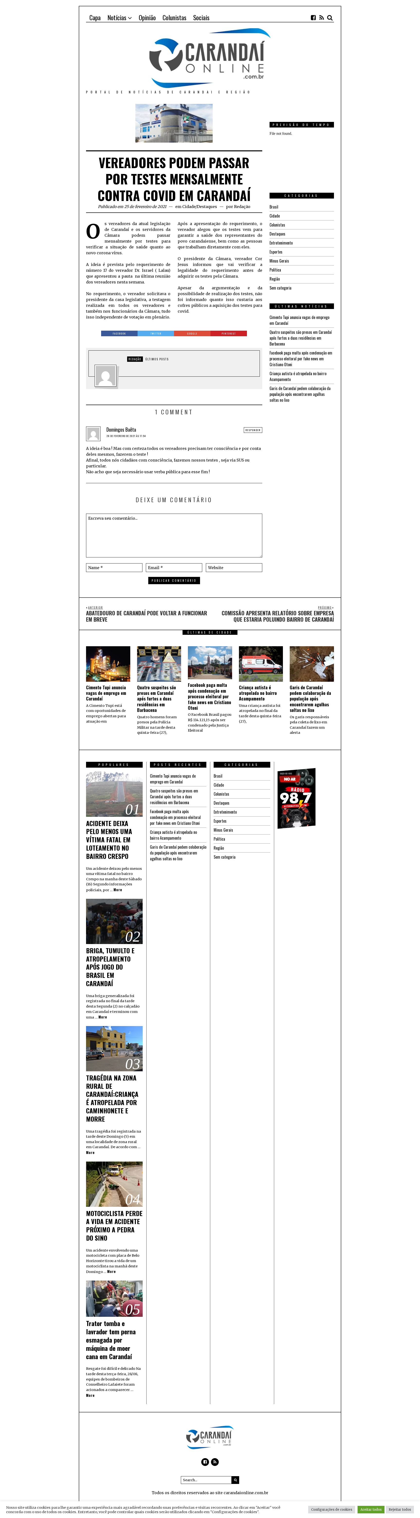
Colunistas (277, 225)
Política (275, 270)
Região (275, 279)
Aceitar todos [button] (371, 1510)
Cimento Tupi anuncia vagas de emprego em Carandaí (106, 693)
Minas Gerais (279, 261)
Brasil (274, 207)
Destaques (207, 206)
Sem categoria (280, 288)
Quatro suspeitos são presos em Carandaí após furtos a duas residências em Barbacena (301, 338)
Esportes (276, 252)
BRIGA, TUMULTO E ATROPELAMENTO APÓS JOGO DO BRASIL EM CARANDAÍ (110, 967)
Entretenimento (281, 243)
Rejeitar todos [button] (400, 1510)
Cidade (188, 206)
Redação (242, 206)
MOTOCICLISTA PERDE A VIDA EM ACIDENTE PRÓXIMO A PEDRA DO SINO (114, 1226)
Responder (253, 430)
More (118, 889)
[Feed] (321, 17)
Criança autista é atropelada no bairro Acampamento (258, 693)
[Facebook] (313, 17)
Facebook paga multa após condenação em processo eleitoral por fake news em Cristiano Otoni (301, 358)
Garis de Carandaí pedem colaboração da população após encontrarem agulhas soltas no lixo (300, 394)
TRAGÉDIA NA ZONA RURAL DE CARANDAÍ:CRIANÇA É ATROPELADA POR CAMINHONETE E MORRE (112, 1098)
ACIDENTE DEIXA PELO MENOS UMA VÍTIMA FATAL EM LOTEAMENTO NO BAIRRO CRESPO (109, 839)
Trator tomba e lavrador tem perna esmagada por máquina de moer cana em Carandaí (111, 1339)
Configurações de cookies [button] (331, 1510)
